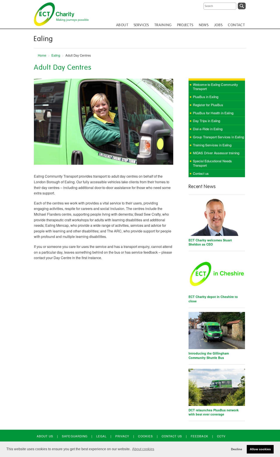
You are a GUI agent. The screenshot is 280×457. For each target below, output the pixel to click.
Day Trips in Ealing (206, 120)
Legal (101, 436)
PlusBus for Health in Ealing (213, 113)
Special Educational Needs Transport (212, 163)
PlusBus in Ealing (206, 96)
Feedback (199, 436)
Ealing (55, 55)
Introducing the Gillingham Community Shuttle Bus (209, 355)
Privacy (122, 436)
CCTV (221, 436)
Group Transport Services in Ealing (218, 137)
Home (42, 55)
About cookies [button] (143, 449)
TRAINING (163, 25)
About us (45, 436)
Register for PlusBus (208, 104)
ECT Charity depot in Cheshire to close (213, 298)
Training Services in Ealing (212, 145)
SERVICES (141, 25)
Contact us (201, 173)
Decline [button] (236, 449)
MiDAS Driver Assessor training (216, 153)
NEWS (204, 25)
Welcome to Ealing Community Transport (215, 86)
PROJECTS (185, 25)
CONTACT (236, 25)
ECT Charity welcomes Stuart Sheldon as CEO (210, 242)
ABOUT (122, 25)
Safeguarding (74, 436)
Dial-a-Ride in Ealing (207, 128)
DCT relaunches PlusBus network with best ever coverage (214, 412)
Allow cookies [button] (260, 449)
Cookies (145, 436)
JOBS (218, 25)
